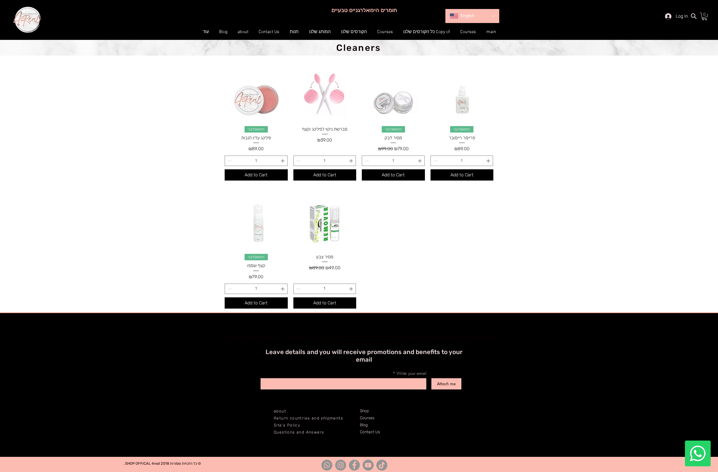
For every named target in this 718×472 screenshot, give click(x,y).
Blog (364, 425)
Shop (364, 411)
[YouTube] (368, 465)
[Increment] (283, 161)
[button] (354, 32)
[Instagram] (340, 465)
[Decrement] (229, 161)
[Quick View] (256, 90)
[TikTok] (381, 465)
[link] (704, 16)
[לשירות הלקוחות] (698, 453)
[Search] (693, 16)
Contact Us (370, 432)
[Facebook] (354, 465)
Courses (367, 418)
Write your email (411, 373)
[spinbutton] (256, 161)
